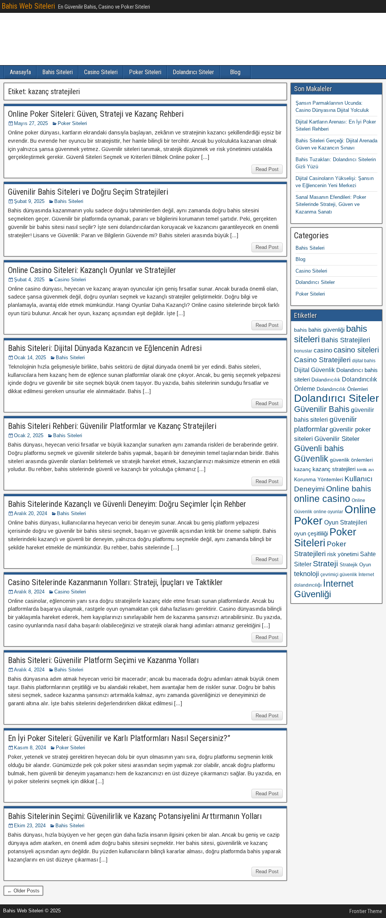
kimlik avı (365, 469)
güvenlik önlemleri (351, 460)
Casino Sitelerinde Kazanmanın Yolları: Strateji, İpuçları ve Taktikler (115, 582)
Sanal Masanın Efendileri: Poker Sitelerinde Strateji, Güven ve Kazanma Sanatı (331, 204)
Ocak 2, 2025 (28, 435)
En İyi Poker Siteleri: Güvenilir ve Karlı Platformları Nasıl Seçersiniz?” (119, 738)
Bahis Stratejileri (345, 340)
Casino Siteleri (101, 72)
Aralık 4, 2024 (29, 669)
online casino (322, 499)
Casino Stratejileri (322, 360)
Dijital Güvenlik (314, 369)
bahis (300, 330)
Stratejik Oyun (355, 564)
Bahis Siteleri (57, 72)
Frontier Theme (365, 911)
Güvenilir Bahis (321, 409)
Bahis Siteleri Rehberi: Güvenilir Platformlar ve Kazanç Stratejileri (112, 426)
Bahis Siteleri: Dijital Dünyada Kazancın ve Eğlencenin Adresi (105, 348)
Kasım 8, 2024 (30, 747)
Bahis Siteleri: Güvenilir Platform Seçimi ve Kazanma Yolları (103, 660)
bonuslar (303, 351)
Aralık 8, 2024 (29, 592)
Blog (235, 72)
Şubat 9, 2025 (29, 201)
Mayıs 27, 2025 (31, 123)
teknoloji (306, 574)
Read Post (267, 169)
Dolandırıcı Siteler (193, 72)
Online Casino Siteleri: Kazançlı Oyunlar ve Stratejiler (92, 270)
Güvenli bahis (319, 448)
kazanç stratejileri (333, 469)
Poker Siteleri (145, 72)
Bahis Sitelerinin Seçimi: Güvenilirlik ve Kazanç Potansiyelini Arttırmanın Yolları (135, 816)
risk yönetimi (342, 554)
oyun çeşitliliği (311, 534)
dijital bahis (363, 360)
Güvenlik (311, 459)
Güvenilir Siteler (337, 438)
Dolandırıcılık (325, 380)
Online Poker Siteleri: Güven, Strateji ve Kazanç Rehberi (96, 114)
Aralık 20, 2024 (30, 513)
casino (323, 350)
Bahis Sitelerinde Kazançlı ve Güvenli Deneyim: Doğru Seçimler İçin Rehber (127, 504)
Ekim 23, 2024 (30, 825)
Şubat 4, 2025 (29, 279)
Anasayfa (20, 72)
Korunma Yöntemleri (318, 479)
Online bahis (348, 488)
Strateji (325, 563)
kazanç (302, 469)
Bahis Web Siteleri (28, 6)
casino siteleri (356, 350)
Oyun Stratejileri (345, 522)
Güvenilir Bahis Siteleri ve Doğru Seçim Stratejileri (88, 192)
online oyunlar (328, 511)
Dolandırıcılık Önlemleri (342, 389)
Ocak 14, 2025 (30, 357)
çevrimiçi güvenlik (338, 574)
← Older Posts (23, 891)
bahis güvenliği (326, 329)
